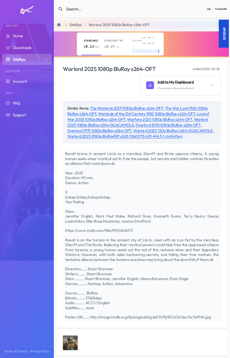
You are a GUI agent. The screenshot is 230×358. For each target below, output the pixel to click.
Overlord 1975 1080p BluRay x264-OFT (99, 130)
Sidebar (224, 33)
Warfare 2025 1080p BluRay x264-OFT (159, 119)
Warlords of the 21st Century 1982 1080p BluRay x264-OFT (146, 113)
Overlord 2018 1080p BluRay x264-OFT (167, 125)
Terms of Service (15, 351)
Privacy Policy (39, 351)
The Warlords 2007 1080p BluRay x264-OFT (126, 108)
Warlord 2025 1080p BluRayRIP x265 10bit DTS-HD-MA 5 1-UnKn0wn (125, 136)
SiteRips (76, 25)
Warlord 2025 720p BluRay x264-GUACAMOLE (172, 130)
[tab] (91, 44)
